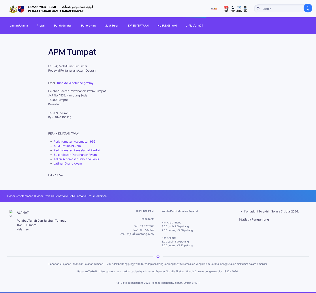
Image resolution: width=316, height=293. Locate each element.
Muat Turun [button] (111, 25)
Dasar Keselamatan (20, 196)
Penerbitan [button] (88, 25)
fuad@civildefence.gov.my (75, 83)
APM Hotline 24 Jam (67, 146)
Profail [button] (41, 25)
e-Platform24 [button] (194, 25)
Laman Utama (19, 25)
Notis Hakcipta (96, 196)
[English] (212, 8)
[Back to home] (53, 9)
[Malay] (215, 8)
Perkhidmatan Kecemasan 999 (74, 141)
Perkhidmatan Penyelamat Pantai (77, 150)
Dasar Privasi (44, 196)
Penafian (60, 196)
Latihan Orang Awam (68, 163)
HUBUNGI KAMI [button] (167, 25)
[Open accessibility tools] (308, 8)
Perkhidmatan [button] (63, 25)
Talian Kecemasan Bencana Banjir (76, 159)
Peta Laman (77, 196)
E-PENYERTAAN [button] (138, 25)
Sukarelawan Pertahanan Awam (75, 155)
